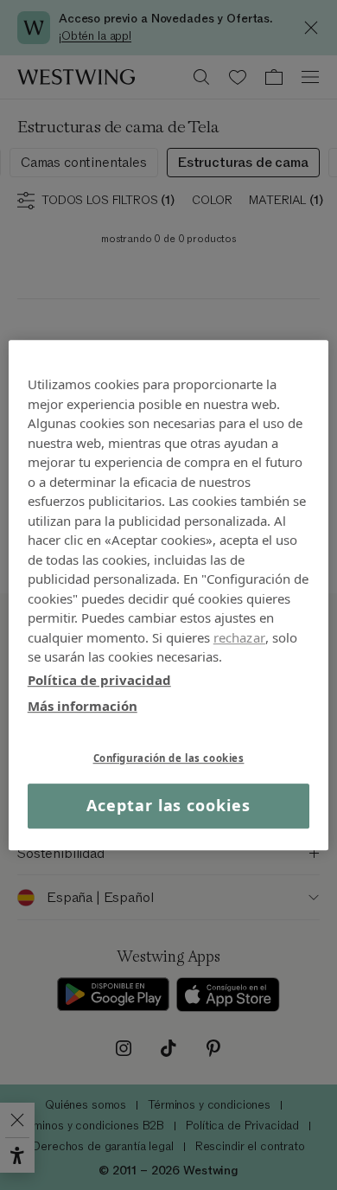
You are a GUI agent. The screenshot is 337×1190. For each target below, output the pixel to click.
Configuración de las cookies (169, 758)
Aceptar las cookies (168, 806)
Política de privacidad (99, 679)
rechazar (239, 637)
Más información (82, 705)
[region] (169, 595)
